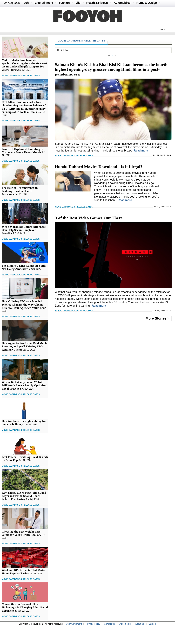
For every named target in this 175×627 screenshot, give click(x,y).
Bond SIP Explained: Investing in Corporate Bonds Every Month (22, 150)
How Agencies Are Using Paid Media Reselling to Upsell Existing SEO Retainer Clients (25, 346)
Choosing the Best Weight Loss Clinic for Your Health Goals (21, 533)
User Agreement (74, 624)
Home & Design (146, 2)
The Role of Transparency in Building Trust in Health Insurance (20, 191)
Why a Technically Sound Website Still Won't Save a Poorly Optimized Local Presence (24, 385)
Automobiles (122, 2)
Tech (25, 2)
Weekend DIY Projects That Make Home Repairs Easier (23, 572)
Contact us (109, 624)
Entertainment (44, 2)
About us (139, 624)
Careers (152, 624)
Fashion (64, 2)
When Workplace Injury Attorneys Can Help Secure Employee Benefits (24, 230)
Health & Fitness (97, 2)
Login (162, 29)
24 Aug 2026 (12, 2)
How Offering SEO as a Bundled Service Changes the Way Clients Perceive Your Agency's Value (22, 304)
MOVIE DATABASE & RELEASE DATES (21, 75)
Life (78, 2)
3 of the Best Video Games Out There (89, 218)
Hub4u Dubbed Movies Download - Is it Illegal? (99, 166)
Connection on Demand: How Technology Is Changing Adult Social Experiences (25, 607)
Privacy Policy (93, 624)
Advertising (125, 624)
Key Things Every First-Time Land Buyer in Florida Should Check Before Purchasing (24, 496)
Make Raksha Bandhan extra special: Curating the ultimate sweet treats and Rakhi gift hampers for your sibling (24, 64)
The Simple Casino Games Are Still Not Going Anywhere (24, 267)
